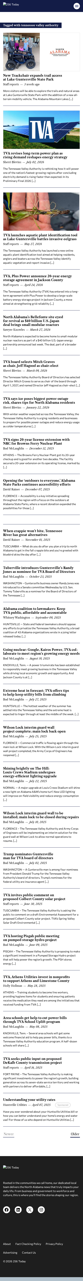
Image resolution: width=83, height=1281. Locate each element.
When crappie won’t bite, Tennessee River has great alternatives (32, 533)
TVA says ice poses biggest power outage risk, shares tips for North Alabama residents (39, 400)
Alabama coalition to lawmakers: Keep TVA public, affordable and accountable (35, 611)
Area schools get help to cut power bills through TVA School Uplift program (35, 1020)
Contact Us (29, 1252)
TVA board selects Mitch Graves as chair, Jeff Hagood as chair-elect (30, 364)
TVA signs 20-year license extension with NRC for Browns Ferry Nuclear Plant (36, 441)
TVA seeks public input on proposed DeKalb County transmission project (32, 1061)
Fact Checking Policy (28, 1243)
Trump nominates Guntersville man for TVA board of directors (28, 856)
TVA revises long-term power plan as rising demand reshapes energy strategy (35, 155)
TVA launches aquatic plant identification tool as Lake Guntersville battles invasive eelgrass (40, 237)
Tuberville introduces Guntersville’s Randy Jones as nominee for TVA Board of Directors (39, 570)
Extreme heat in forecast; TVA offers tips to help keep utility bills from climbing (36, 692)
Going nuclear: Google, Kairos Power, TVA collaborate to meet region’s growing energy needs (41, 651)
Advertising (10, 1252)
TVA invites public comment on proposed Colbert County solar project (34, 897)
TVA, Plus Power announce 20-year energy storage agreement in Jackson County (37, 278)
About (7, 1243)
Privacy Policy (54, 1243)
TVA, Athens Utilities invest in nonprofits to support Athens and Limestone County (36, 979)
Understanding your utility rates (29, 1100)
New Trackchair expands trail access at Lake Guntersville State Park (32, 77)
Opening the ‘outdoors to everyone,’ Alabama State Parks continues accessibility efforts (39, 482)
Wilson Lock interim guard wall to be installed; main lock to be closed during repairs (41, 815)
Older (75, 1134)
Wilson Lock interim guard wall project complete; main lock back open (34, 729)
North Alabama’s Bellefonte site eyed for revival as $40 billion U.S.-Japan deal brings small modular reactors (33, 321)
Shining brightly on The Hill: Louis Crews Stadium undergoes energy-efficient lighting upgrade (30, 772)
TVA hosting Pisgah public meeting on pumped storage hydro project (31, 938)
